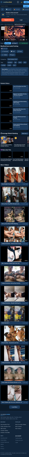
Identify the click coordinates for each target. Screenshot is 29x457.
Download (5, 51)
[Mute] (5, 40)
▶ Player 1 (7, 43)
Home (2, 24)
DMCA (2, 444)
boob (20, 62)
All (2, 9)
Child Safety (3, 440)
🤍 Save (13, 51)
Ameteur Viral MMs (5, 432)
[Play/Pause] (2, 40)
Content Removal (5, 442)
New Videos (18, 428)
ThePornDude (18, 438)
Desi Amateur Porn (9, 24)
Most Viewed (18, 426)
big (15, 62)
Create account (19, 440)
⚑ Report (12, 54)
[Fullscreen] (21, 40)
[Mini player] (23, 40)
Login (26, 2)
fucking (3, 65)
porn (14, 65)
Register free (8, 19)
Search (26, 6)
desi (25, 62)
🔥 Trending (17, 9)
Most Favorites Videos (20, 424)
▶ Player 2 (14, 43)
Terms (2, 446)
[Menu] (17, 2)
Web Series (3, 428)
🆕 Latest (8, 9)
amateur (10, 62)
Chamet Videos (4, 430)
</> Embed (4, 54)
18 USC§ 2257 (4, 438)
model (9, 65)
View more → (25, 133)
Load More (14, 407)
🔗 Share (20, 51)
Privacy (2, 448)
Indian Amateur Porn (5, 426)
